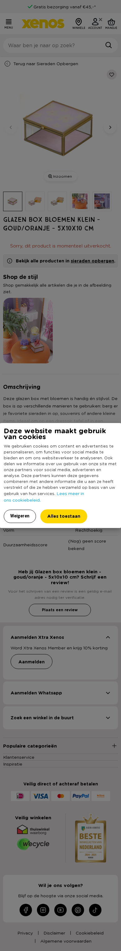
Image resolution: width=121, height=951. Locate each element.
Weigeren (19, 515)
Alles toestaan (63, 516)
